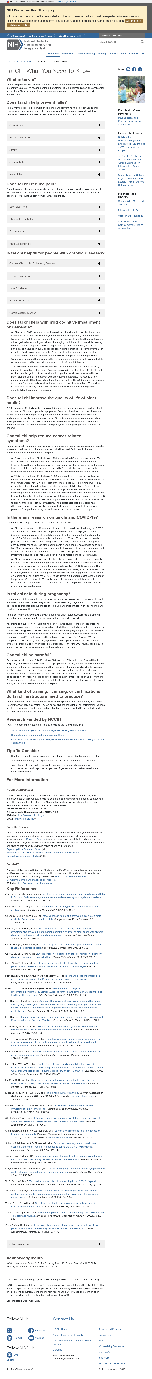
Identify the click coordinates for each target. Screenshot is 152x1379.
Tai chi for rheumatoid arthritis (62, 1092)
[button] (55, 125)
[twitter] (140, 69)
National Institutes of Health (69, 36)
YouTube (39, 1337)
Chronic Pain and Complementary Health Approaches (130, 224)
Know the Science (36, 839)
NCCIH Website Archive (112, 1363)
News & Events (118, 53)
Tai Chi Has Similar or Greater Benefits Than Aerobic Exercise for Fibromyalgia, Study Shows (130, 163)
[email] (128, 69)
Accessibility (106, 1334)
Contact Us (63, 1318)
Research (67, 53)
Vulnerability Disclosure (111, 1346)
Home (9, 61)
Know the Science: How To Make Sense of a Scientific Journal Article (43, 852)
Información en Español (112, 35)
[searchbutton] (142, 41)
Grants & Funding (85, 53)
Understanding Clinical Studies (23, 855)
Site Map (104, 1357)
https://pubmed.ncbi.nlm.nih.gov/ (34, 883)
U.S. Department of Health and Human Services (31, 36)
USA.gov (57, 1349)
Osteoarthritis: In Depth (130, 215)
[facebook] (134, 69)
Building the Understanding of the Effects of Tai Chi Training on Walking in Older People (131, 144)
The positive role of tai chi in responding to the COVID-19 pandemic (65, 1181)
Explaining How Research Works (24, 849)
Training (102, 53)
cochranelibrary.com (81, 1096)
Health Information (24, 61)
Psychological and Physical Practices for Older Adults (129, 121)
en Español (105, 1352)
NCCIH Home (60, 1329)
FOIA (101, 1340)
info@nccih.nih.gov (24, 818)
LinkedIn (18, 1337)
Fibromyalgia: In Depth (130, 210)
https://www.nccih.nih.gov (31, 815)
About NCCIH (136, 53)
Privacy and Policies (110, 1329)
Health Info (53, 53)
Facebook (40, 1330)
